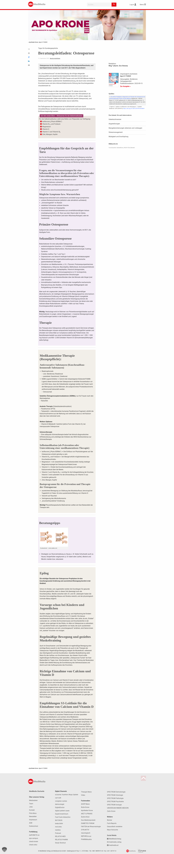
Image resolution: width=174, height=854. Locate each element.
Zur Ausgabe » (125, 86)
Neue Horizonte (112, 830)
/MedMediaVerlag (114, 839)
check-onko (33, 845)
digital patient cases (62, 811)
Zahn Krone (111, 811)
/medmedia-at (113, 845)
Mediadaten (33, 800)
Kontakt (32, 810)
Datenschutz (33, 826)
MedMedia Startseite (36, 791)
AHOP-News (85, 804)
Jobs (31, 807)
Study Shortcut (60, 843)
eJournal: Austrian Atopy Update (66, 795)
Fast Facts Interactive (62, 817)
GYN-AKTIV (85, 830)
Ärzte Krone (85, 807)
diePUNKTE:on (34, 835)
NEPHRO (86, 836)
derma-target (59, 804)
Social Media (111, 835)
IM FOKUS (58, 820)
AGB (30, 823)
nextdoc (58, 830)
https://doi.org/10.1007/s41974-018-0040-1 (134, 108)
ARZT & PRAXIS (86, 814)
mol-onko (58, 827)
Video (83, 795)
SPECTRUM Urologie (114, 805)
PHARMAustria (86, 839)
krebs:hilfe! (59, 823)
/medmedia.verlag (114, 842)
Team (31, 804)
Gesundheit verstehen (114, 826)
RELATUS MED (60, 836)
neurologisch (85, 833)
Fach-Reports (111, 823)
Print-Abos (32, 813)
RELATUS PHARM (61, 840)
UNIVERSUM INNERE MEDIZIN (117, 808)
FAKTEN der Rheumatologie (91, 826)
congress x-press (61, 801)
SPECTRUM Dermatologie (116, 792)
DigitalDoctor (59, 807)
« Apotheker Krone (33, 42)
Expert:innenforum (61, 814)
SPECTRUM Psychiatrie (115, 801)
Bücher (109, 820)
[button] (4, 849)
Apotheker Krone (87, 810)
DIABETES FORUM (87, 823)
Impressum (33, 820)
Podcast (58, 833)
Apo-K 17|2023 (43, 42)
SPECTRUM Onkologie (115, 795)
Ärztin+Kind (85, 817)
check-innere (33, 841)
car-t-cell (58, 798)
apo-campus (33, 838)
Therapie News (86, 792)
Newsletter (33, 816)
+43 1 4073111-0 (97, 851)
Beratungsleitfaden (55, 58)
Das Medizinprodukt (88, 820)
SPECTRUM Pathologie (115, 798)
